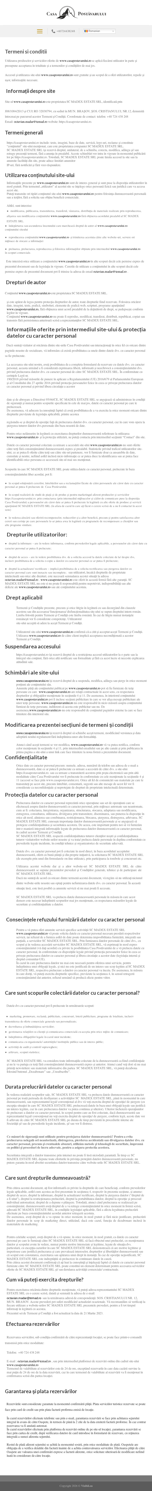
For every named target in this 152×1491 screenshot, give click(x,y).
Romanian (94, 31)
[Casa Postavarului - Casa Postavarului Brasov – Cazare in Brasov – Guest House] (76, 12)
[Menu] (39, 31)
